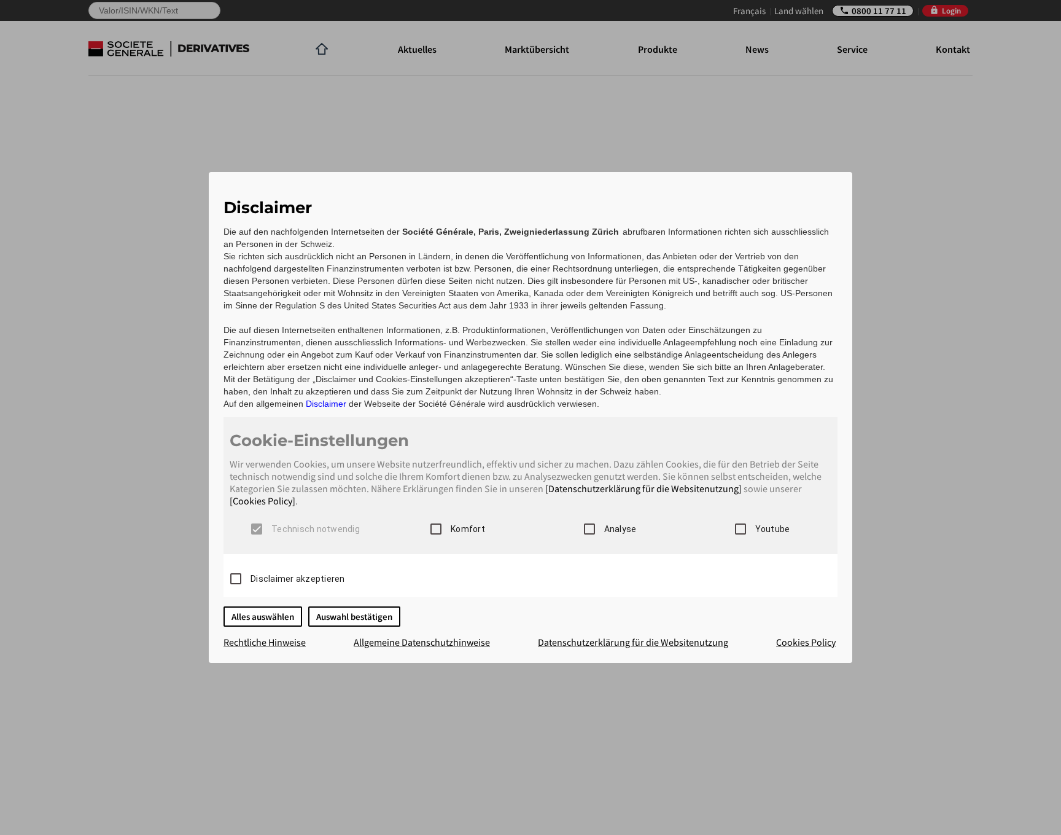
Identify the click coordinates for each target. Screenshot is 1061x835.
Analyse (620, 529)
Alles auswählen (262, 616)
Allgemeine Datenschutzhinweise (422, 642)
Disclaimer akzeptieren (298, 579)
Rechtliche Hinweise (264, 642)
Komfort (468, 529)
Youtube (772, 529)
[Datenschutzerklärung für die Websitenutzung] (643, 488)
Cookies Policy (806, 642)
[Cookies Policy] (262, 501)
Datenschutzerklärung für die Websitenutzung (633, 642)
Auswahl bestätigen (354, 616)
